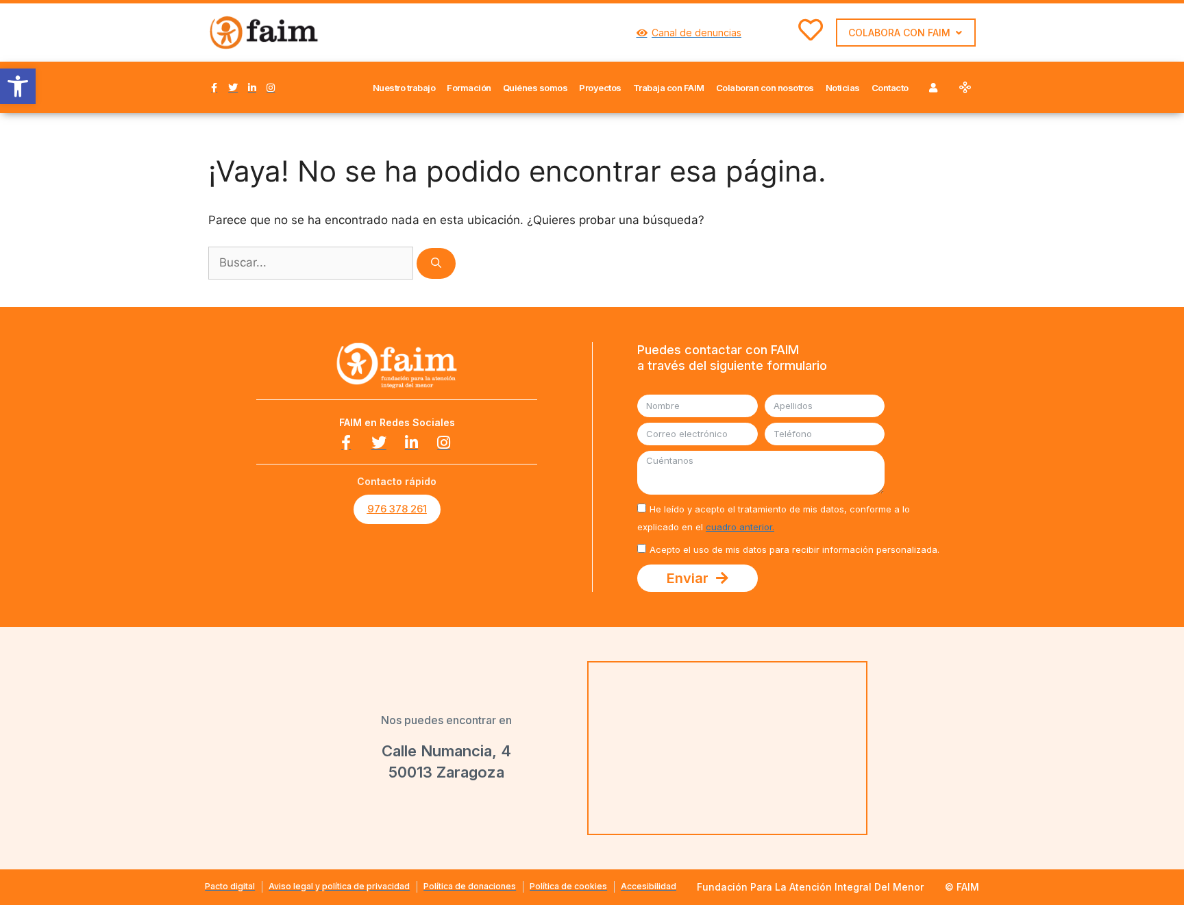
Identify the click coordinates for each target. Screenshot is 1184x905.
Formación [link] (469, 87)
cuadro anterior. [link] (740, 526)
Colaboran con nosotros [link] (765, 87)
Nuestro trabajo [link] (404, 87)
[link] (18, 86)
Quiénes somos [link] (535, 87)
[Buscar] (436, 263)
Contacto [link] (890, 87)
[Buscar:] (312, 262)
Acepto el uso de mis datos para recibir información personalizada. (794, 549)
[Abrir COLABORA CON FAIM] (958, 32)
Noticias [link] (843, 87)
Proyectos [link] (600, 87)
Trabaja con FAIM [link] (668, 87)
